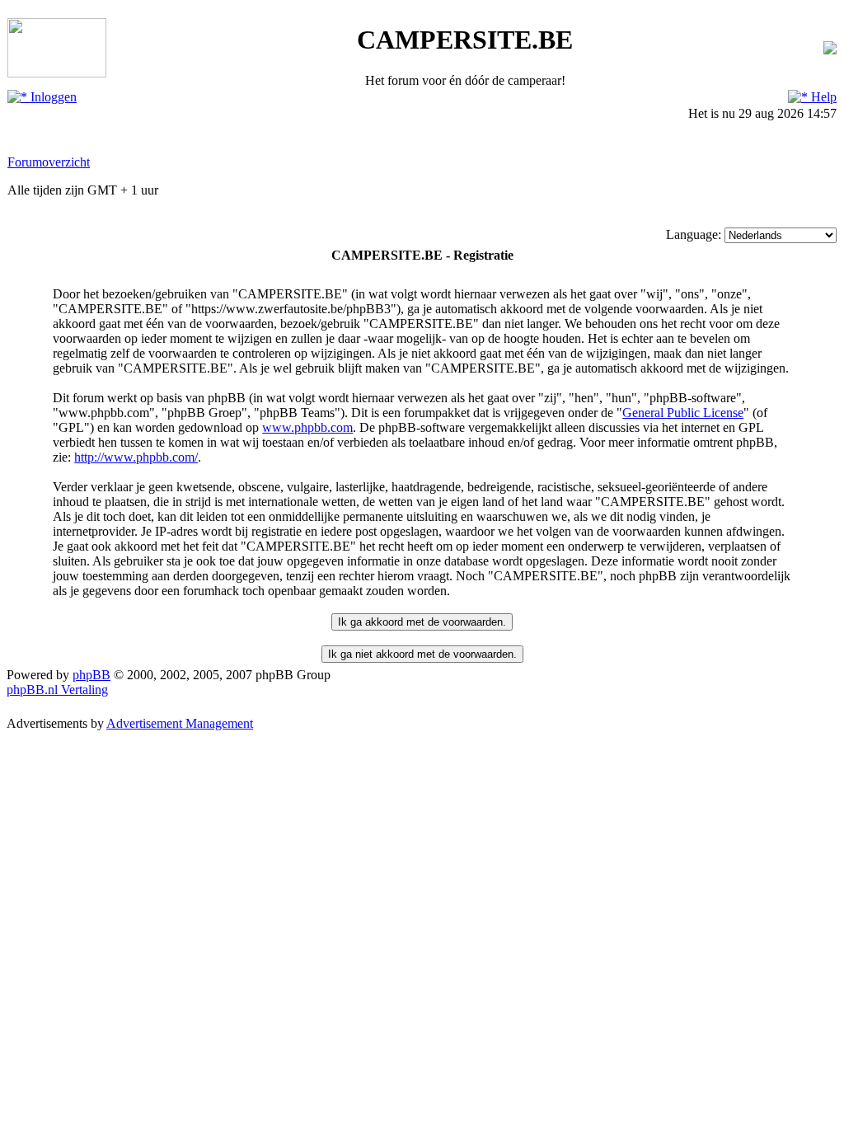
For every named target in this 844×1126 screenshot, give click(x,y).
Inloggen (52, 97)
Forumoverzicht (48, 162)
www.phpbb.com (307, 427)
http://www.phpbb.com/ (136, 457)
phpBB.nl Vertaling (57, 690)
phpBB (91, 675)
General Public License (682, 413)
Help (822, 97)
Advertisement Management (179, 723)
